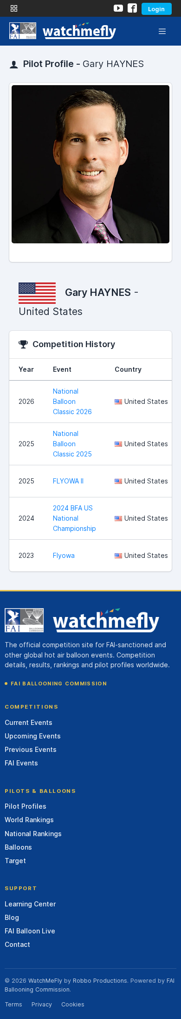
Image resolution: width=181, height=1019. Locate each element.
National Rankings (33, 834)
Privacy (42, 1004)
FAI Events (21, 763)
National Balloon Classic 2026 (72, 401)
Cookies (72, 1004)
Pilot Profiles (25, 806)
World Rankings (29, 820)
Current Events (28, 722)
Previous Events (31, 749)
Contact (17, 944)
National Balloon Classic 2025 (72, 443)
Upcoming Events (33, 736)
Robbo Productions (100, 980)
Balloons (18, 847)
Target (15, 861)
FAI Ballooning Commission (59, 683)
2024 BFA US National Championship (74, 518)
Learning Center (30, 904)
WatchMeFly (45, 980)
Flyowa (64, 555)
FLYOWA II (68, 481)
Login (156, 9)
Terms (13, 1004)
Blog (12, 917)
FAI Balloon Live (30, 931)
